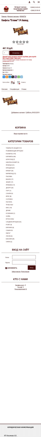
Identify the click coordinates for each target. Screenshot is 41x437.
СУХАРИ (9, 193)
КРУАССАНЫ (10, 219)
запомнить (12, 268)
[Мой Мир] (10, 77)
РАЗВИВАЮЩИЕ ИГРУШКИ (14, 151)
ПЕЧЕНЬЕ (10, 165)
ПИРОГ (8, 233)
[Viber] (15, 77)
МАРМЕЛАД (11, 173)
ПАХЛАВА (9, 176)
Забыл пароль (16, 271)
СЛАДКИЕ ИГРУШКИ (13, 222)
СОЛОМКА (9, 199)
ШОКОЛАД (10, 159)
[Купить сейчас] (12, 82)
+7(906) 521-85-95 (35, 10)
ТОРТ (8, 190)
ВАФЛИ (9, 179)
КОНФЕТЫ (11, 154)
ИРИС (8, 196)
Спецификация (14, 89)
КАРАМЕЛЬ (10, 156)
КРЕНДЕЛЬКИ (10, 168)
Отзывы (24, 89)
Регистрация (25, 271)
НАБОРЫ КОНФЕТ (12, 162)
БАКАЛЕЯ (10, 239)
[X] (12, 77)
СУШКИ (9, 230)
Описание (5, 89)
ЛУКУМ (9, 236)
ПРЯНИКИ (10, 185)
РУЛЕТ (9, 225)
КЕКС (9, 208)
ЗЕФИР (9, 182)
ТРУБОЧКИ (9, 205)
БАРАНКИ (10, 227)
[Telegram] (21, 77)
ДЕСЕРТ (9, 188)
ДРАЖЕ (8, 210)
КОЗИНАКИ (10, 213)
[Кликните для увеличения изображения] (20, 31)
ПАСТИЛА (9, 202)
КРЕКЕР (9, 171)
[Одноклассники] (7, 77)
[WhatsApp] (18, 77)
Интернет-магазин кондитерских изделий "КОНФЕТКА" (21, 9)
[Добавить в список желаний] (18, 82)
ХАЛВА (8, 216)
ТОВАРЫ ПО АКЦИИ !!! (13, 148)
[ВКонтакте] (4, 77)
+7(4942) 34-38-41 (35, 7)
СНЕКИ (9, 242)
